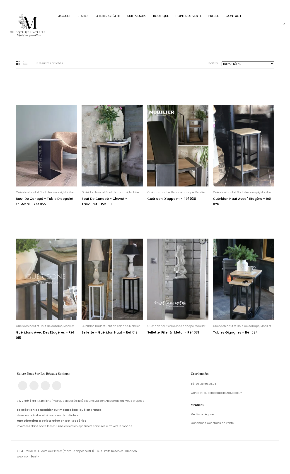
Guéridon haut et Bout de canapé (39, 192)
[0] (281, 27)
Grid (17, 63)
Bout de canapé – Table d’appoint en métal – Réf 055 (44, 201)
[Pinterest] (56, 385)
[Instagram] (34, 385)
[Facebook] (22, 385)
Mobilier (68, 192)
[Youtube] (45, 385)
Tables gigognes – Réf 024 (235, 332)
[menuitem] (64, 16)
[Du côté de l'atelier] (28, 27)
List (25, 63)
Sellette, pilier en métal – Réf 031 (173, 332)
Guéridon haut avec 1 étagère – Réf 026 (242, 201)
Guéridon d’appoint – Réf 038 (171, 198)
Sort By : (213, 63)
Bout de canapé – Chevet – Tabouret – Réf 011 (104, 201)
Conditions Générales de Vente (212, 423)
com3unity (31, 456)
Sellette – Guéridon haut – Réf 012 (110, 332)
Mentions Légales (203, 414)
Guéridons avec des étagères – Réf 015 (45, 335)
